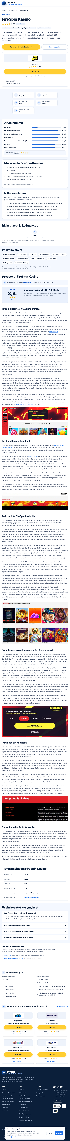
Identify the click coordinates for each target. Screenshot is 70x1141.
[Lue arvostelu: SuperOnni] (18, 1015)
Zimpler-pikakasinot (25, 1120)
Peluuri (57, 1101)
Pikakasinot (22, 1093)
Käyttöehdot (6, 1104)
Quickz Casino (52, 1048)
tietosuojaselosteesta (13, 1137)
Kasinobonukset (24, 1111)
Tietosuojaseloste (8, 1101)
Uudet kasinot (23, 1108)
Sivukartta (5, 1111)
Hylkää (50, 1133)
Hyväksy (59, 1133)
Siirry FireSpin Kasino (31, 897)
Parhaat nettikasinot (25, 1101)
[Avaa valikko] (66, 3)
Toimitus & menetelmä (9, 1093)
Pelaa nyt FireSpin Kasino (20, 47)
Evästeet (5, 1108)
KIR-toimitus (27, 282)
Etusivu (4, 10)
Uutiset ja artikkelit (42, 1090)
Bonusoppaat (40, 1096)
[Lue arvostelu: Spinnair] (52, 1015)
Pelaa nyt (34, 71)
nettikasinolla (53, 332)
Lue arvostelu (54, 47)
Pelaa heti (18, 1027)
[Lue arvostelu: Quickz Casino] (52, 1042)
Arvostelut (12, 10)
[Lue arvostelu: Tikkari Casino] (18, 1042)
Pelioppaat (39, 1093)
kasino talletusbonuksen (24, 404)
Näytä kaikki (61, 1006)
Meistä (4, 1090)
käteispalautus (33, 456)
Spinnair (52, 1020)
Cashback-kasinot (25, 1114)
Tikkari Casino (18, 1048)
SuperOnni (18, 1020)
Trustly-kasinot (24, 1117)
